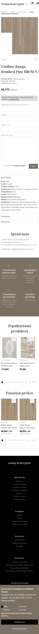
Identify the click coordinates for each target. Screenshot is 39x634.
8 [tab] (23, 382)
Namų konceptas (12, 4)
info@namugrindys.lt (19, 543)
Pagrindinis (4, 12)
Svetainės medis (19, 499)
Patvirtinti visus (19, 622)
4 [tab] (11, 382)
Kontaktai (19, 546)
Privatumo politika (19, 496)
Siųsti (33, 166)
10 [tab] (29, 382)
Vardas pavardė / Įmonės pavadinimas (14, 105)
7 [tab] (20, 382)
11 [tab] (32, 382)
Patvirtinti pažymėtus (19, 629)
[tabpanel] (9, 354)
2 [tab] (5, 382)
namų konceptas (19, 463)
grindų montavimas (19, 79)
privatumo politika (19, 165)
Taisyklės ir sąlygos (19, 487)
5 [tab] (14, 382)
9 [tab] (26, 382)
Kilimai (19, 515)
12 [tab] (35, 382)
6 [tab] (17, 382)
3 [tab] (8, 382)
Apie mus (19, 493)
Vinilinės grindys (22, 12)
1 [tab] (2, 382)
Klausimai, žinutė (7, 135)
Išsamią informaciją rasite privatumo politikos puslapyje (16, 614)
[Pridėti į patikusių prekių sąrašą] (14, 339)
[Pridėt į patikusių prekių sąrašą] (36, 59)
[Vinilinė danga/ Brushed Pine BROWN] (25, 54)
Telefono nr (5, 125)
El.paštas (4, 115)
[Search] (26, 4)
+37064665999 (13, 99)
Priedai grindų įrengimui (20, 521)
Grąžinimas (20, 481)
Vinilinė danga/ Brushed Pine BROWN (17, 12)
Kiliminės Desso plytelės (19, 524)
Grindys (12, 12)
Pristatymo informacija (19, 490)
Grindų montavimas (19, 484)
